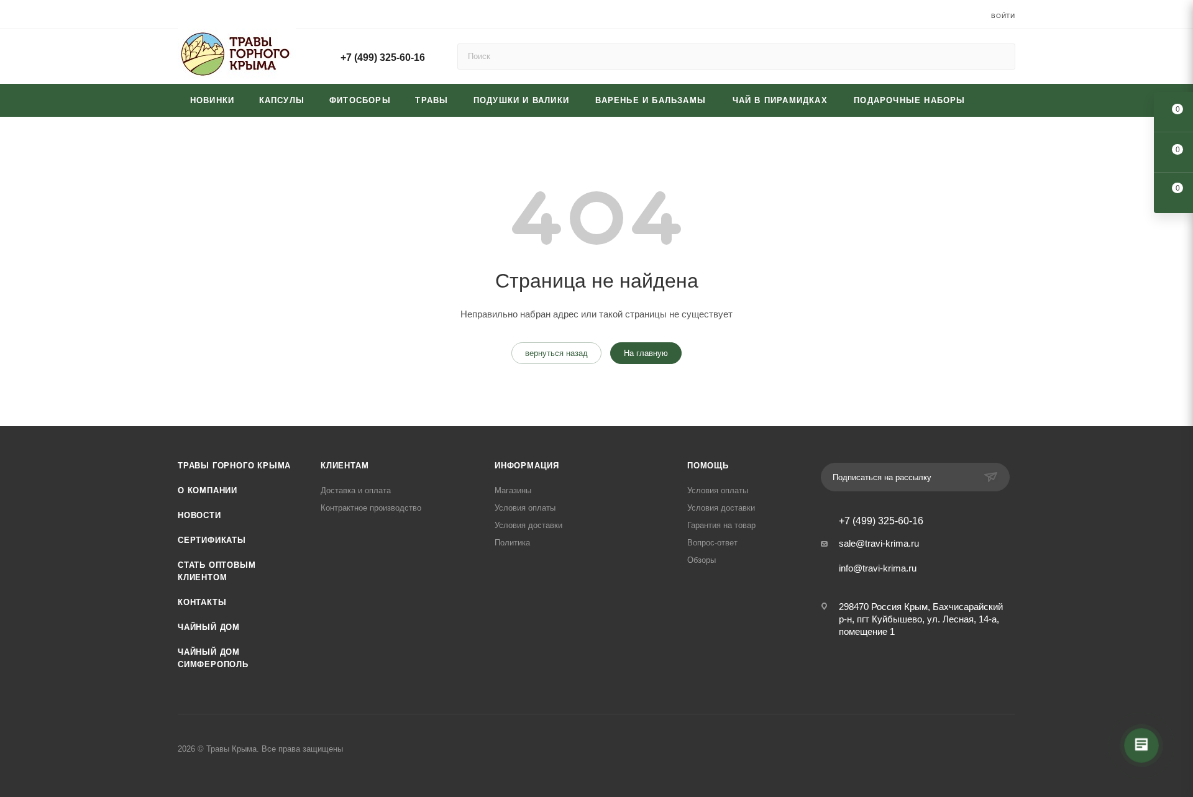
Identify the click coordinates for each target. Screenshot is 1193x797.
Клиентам (344, 465)
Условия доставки (528, 525)
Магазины (513, 490)
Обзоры (701, 560)
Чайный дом (209, 627)
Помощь (708, 465)
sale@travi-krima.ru (879, 543)
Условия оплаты (525, 507)
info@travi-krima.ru (877, 568)
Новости (199, 515)
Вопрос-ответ (712, 542)
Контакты (202, 602)
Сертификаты (212, 540)
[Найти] (1000, 56)
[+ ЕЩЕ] (997, 100)
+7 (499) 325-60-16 (383, 57)
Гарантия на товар (721, 525)
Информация (527, 465)
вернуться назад (556, 353)
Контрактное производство (371, 507)
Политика (512, 542)
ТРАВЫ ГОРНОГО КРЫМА (234, 465)
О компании (207, 490)
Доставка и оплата (356, 490)
